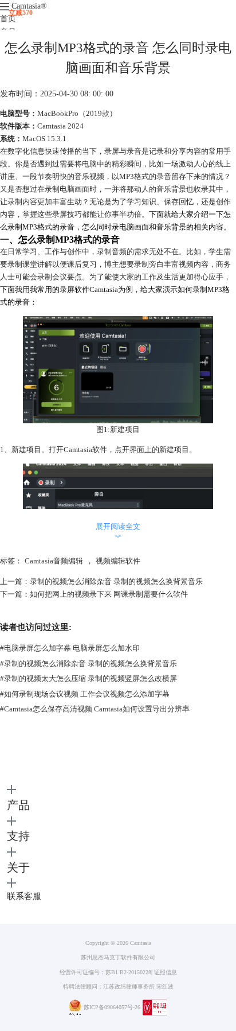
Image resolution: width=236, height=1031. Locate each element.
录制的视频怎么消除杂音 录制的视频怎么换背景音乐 (116, 581)
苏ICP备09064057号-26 (112, 1007)
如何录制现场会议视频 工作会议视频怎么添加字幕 (85, 694)
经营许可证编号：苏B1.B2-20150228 (105, 972)
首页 (8, 18)
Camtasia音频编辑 (54, 561)
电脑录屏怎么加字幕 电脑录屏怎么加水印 (70, 648)
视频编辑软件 (118, 561)
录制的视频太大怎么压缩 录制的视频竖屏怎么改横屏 (88, 678)
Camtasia (29, 6)
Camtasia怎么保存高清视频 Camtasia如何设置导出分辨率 (95, 709)
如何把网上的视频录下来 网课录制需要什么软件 (109, 594)
